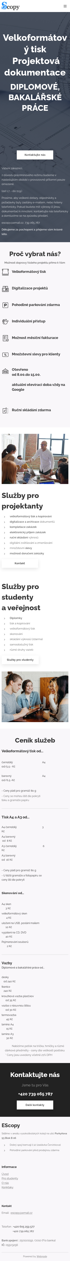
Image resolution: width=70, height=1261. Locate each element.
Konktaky (7, 1187)
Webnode (42, 1256)
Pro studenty (10, 1178)
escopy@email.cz (21, 1212)
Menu (65, 6)
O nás (5, 1183)
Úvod (5, 1174)
